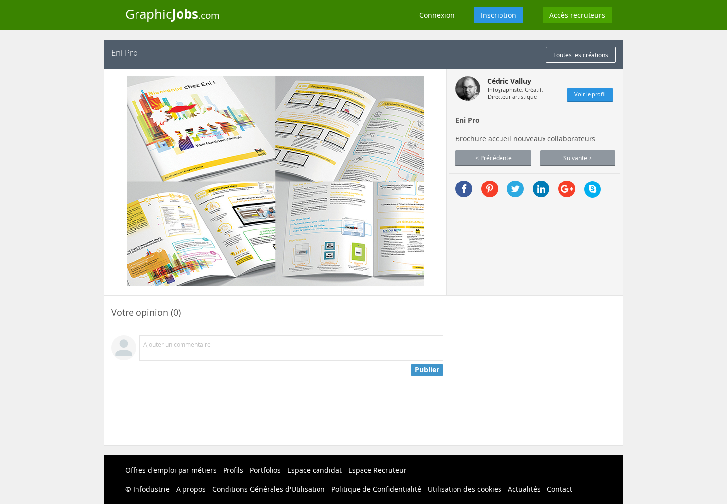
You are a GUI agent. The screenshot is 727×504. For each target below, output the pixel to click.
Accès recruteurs (577, 15)
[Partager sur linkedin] (541, 189)
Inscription (498, 15)
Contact (559, 489)
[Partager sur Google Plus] (566, 189)
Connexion (436, 15)
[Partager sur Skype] (592, 189)
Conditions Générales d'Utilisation (268, 489)
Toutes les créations (580, 55)
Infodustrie (151, 489)
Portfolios (265, 470)
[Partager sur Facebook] (463, 189)
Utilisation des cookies (464, 489)
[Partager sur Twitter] (515, 189)
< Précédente (493, 158)
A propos (191, 489)
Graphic (172, 14)
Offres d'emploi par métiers (171, 470)
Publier (427, 369)
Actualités (524, 489)
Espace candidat (314, 470)
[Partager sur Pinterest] (489, 189)
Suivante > (577, 158)
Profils (233, 470)
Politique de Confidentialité (376, 489)
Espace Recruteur (377, 470)
